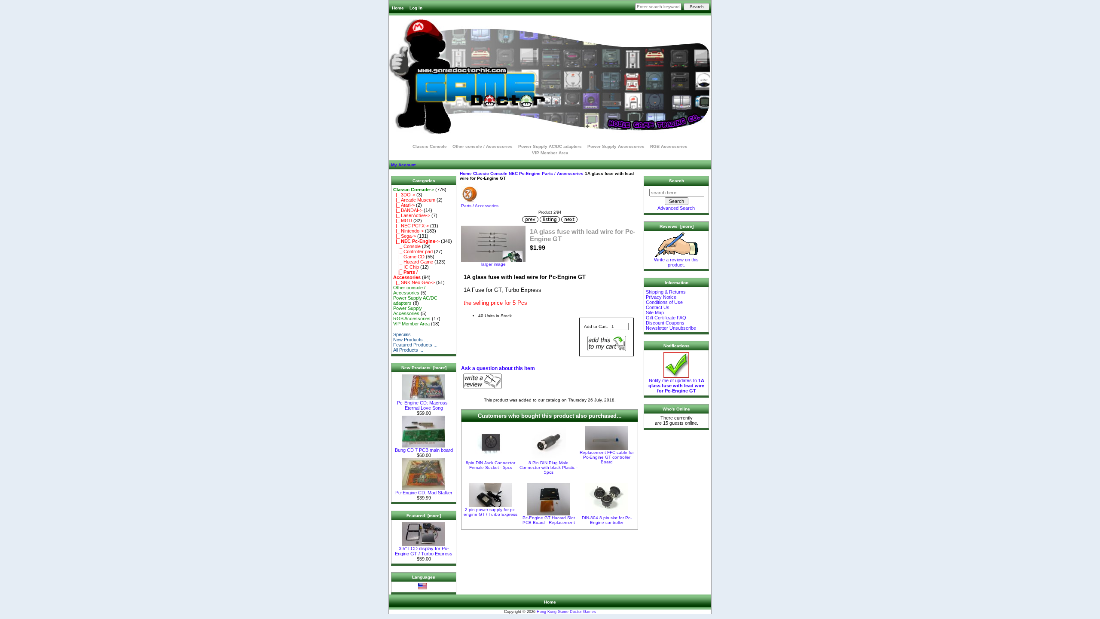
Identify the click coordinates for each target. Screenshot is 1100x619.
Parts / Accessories (563, 173)
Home (398, 8)
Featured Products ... (415, 344)
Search (676, 180)
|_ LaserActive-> (411, 215)
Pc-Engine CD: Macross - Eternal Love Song (424, 405)
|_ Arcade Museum (414, 199)
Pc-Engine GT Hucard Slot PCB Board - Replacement (548, 520)
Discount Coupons (665, 322)
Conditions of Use (664, 302)
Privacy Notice (661, 297)
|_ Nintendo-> (408, 230)
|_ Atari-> (404, 205)
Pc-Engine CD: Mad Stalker (423, 492)
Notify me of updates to (676, 385)
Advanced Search (676, 208)
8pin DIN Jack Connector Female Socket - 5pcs (490, 465)
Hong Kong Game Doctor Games (566, 612)
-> (413, 189)
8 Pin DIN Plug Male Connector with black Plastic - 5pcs (548, 467)
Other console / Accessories (482, 146)
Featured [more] (423, 515)
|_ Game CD (409, 256)
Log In (415, 8)
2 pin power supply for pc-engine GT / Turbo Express (490, 512)
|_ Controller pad (413, 251)
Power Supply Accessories (616, 146)
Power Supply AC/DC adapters (550, 146)
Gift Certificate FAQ (666, 317)
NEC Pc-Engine (525, 173)
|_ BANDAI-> (407, 210)
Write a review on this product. (676, 262)
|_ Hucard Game (413, 261)
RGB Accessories (669, 146)
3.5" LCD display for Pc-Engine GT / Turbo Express (423, 551)
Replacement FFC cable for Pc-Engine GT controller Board (607, 457)
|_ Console (407, 246)
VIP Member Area (550, 152)
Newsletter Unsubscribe (671, 328)
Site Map (655, 312)
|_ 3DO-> (404, 194)
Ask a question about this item (498, 368)
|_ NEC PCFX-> (411, 225)
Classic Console (490, 173)
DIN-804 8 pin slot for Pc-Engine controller (607, 520)
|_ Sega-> (404, 236)
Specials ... (404, 334)
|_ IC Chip (406, 267)
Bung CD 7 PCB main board (424, 450)
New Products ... (410, 339)
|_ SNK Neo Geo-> (414, 282)
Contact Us (657, 307)
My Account (403, 164)
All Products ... (408, 349)
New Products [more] (423, 367)
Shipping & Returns (666, 291)
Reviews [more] (677, 226)
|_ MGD (402, 220)
